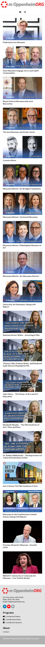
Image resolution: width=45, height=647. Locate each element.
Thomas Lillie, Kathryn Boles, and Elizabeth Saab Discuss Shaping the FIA (22, 364)
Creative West (9, 160)
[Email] (13, 606)
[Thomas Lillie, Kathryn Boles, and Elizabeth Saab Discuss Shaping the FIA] (22, 340)
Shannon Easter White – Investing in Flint (21, 335)
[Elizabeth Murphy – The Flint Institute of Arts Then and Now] (22, 402)
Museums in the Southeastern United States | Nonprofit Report (19, 515)
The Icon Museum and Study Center (19, 132)
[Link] (22, 4)
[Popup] (25, 12)
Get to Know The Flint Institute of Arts (20, 486)
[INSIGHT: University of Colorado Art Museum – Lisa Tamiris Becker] (22, 553)
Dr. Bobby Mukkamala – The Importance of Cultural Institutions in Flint (22, 456)
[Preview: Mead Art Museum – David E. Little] (22, 522)
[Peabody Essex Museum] (22, 19)
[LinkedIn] (4, 606)
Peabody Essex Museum (14, 42)
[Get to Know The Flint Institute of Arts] (22, 463)
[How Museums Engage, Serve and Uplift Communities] (22, 47)
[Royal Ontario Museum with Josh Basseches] (22, 78)
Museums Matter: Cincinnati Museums (20, 217)
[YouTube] (9, 606)
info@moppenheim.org (16, 602)
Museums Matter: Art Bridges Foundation (22, 188)
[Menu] (20, 12)
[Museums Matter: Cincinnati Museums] (22, 194)
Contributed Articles (13, 619)
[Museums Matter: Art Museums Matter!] (22, 253)
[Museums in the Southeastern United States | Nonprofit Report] (22, 491)
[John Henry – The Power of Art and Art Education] (22, 371)
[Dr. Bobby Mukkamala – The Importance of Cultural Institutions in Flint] (22, 432)
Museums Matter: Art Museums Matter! (21, 276)
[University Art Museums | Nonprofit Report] (22, 281)
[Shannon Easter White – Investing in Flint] (22, 312)
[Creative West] (22, 137)
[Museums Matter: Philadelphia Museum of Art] (22, 222)
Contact (6, 632)
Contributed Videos (12, 616)
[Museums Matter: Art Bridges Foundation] (22, 165)
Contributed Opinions (13, 622)
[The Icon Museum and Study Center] (22, 109)
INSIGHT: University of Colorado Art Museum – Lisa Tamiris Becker (19, 577)
